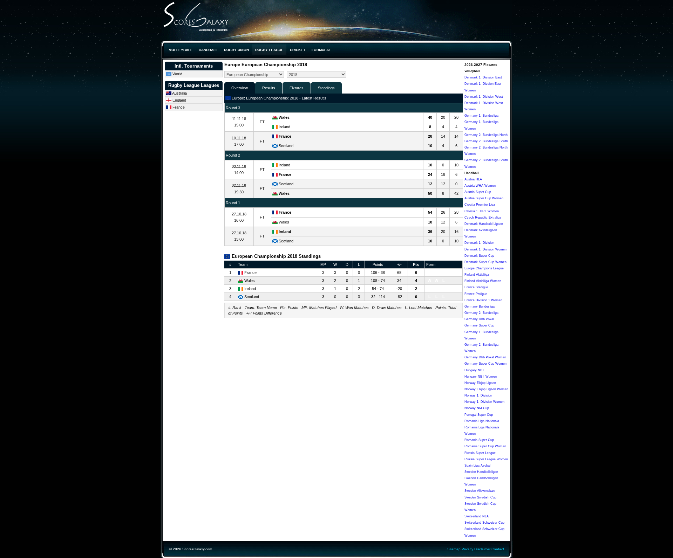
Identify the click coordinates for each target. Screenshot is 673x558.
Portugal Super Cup (478, 414)
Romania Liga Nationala (481, 421)
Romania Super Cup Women (485, 446)
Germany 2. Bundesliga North (486, 135)
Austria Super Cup (477, 192)
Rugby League (269, 50)
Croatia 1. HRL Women (481, 211)
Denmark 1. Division (479, 242)
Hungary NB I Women (480, 376)
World (176, 74)
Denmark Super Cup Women (485, 262)
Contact (497, 549)
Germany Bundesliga (479, 306)
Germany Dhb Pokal (479, 319)
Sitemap (454, 549)
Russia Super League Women (486, 459)
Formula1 (321, 50)
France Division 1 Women (483, 300)
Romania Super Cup (479, 440)
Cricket (297, 50)
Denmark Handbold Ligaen (483, 224)
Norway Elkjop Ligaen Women (486, 389)
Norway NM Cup (476, 408)
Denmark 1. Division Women (485, 249)
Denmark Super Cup (479, 255)
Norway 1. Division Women (484, 402)
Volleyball (180, 50)
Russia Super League (480, 453)
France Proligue (475, 294)
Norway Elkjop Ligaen (480, 383)
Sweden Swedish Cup (480, 497)
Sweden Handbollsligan (481, 472)
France (178, 107)
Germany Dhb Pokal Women (485, 357)
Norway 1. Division (478, 395)
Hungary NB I (474, 370)
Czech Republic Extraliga (482, 217)
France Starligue (476, 287)
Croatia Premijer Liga (479, 204)
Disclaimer (482, 549)
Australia (179, 93)
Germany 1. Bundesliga (481, 115)
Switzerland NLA (476, 516)
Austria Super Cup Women (483, 198)
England (178, 100)
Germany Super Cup (479, 325)
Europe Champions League (484, 268)
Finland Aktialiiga (476, 274)
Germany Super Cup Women (485, 363)
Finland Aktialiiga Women (482, 281)
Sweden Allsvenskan (479, 490)
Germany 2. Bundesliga (481, 313)
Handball (208, 50)
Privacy (467, 549)
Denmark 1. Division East (483, 77)
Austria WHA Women (480, 185)
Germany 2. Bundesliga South (486, 141)
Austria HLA (473, 179)
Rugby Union (236, 50)
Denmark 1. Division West (483, 96)
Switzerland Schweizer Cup (484, 522)
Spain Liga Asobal (477, 465)
